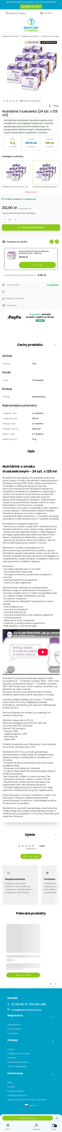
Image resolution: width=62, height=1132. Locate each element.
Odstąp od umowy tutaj (18, 1053)
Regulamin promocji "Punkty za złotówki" (27, 1099)
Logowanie (12, 1033)
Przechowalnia (14, 1029)
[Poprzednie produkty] (51, 984)
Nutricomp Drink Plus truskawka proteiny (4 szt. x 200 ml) (34, 252)
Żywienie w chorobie (50, 36)
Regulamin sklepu (16, 1091)
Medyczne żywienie (30, 36)
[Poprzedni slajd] (51, 241)
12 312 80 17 (48, 13)
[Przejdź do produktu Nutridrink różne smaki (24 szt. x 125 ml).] (23, 941)
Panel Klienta (13, 1024)
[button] (31, 345)
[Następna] (58, 5)
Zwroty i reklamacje (16, 1066)
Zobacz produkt (23, 975)
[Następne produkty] (56, 984)
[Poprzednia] (3, 5)
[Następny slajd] (57, 241)
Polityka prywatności (17, 1095)
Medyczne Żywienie (10, 36)
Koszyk (10, 1049)
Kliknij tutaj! (31, 6)
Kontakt (11, 1087)
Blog (9, 1082)
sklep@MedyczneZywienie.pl (26, 1010)
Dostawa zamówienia (17, 1062)
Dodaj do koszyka (32, 227)
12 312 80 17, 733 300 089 (28, 1004)
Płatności (11, 1058)
